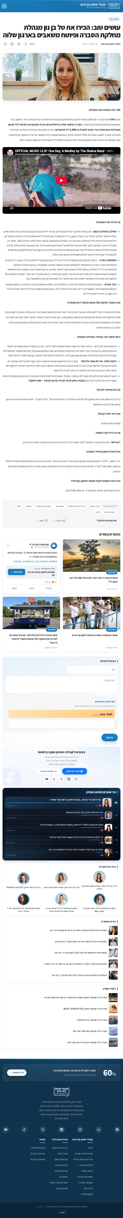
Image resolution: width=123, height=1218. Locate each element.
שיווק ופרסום (110, 512)
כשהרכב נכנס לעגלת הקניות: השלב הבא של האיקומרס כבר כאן (78, 930)
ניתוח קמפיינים (61, 1165)
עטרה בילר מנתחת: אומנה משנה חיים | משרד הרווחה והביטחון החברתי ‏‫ (75, 997)
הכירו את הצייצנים (60, 1147)
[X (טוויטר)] (43, 1129)
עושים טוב (114, 19)
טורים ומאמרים (61, 1170)
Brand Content (38, 1159)
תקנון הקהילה (87, 1194)
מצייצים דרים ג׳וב (37, 1153)
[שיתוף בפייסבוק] (25, 44)
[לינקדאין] (69, 779)
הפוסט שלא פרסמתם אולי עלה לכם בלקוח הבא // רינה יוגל (80, 952)
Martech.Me (62, 1188)
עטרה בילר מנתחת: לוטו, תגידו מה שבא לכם (87, 1042)
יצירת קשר (88, 1188)
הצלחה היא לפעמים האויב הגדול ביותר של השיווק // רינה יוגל (79, 975)
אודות (90, 1147)
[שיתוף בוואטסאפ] (12, 44)
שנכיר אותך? (62, 1153)
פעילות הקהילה (86, 1165)
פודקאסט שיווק (61, 1159)
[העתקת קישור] (5, 44)
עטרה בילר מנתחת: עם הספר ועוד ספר (89, 1031)
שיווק (19, 506)
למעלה (61, 1212)
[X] (61, 779)
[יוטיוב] (47, 779)
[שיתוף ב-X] (18, 44)
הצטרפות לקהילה (85, 1176)
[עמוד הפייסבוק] (117, 1129)
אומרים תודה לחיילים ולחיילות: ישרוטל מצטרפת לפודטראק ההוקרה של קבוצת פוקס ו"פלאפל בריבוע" (33, 638)
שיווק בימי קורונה (38, 1147)
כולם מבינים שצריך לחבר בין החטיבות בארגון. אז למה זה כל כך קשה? (75, 963)
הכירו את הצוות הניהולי (83, 1159)
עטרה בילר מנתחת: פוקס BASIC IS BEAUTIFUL (85, 1008)
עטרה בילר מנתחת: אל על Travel (91, 1019)
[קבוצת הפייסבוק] (98, 1129)
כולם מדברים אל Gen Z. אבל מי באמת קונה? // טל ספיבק (81, 941)
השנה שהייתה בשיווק (59, 1182)
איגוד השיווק (95, 506)
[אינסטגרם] (76, 779)
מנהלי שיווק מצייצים (93, 4)
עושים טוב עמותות (44, 506)
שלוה (98, 512)
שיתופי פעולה (87, 1170)
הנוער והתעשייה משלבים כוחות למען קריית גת (95, 635)
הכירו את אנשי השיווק (76, 506)
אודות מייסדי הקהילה (83, 1153)
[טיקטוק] (54, 779)
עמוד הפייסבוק (73, 771)
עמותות (29, 506)
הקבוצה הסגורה (47, 771)
